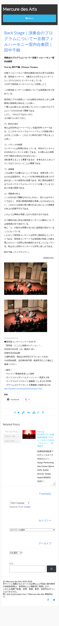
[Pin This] (43, 413)
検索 (11, 563)
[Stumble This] (33, 413)
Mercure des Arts (20, 9)
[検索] (51, 569)
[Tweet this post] (18, 413)
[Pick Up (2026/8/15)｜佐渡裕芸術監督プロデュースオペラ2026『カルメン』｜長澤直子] (29, 438)
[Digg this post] (28, 413)
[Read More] (53, 483)
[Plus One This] (38, 413)
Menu (30, 18)
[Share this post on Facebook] (15, 413)
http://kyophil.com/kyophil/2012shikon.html (23, 388)
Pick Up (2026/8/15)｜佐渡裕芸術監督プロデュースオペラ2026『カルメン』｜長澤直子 (45, 438)
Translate (27, 507)
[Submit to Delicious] (23, 413)
